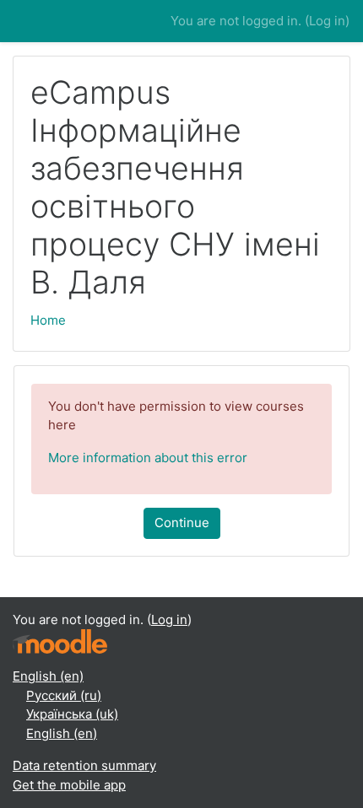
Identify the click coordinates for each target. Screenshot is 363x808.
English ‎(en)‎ (48, 676)
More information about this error (147, 458)
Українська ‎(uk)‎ (72, 714)
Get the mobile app (69, 785)
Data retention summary (84, 765)
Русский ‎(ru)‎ (63, 695)
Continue (181, 522)
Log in (327, 21)
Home (48, 320)
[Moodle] (60, 641)
